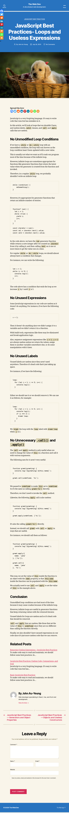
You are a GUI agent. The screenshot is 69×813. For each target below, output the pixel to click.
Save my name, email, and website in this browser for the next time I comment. (34, 778)
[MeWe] (28, 111)
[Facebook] (11, 111)
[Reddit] (18, 111)
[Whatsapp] (34, 111)
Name (12, 761)
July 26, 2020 (37, 44)
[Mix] (31, 111)
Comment (13, 744)
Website (12, 769)
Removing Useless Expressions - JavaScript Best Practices (33, 650)
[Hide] (0, 41)
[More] (38, 111)
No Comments (50, 44)
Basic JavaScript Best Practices (22, 675)
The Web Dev (34, 4)
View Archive (24, 703)
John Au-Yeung (23, 44)
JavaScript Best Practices (34, 19)
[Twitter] (15, 111)
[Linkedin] (21, 111)
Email (37, 761)
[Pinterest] (24, 111)
